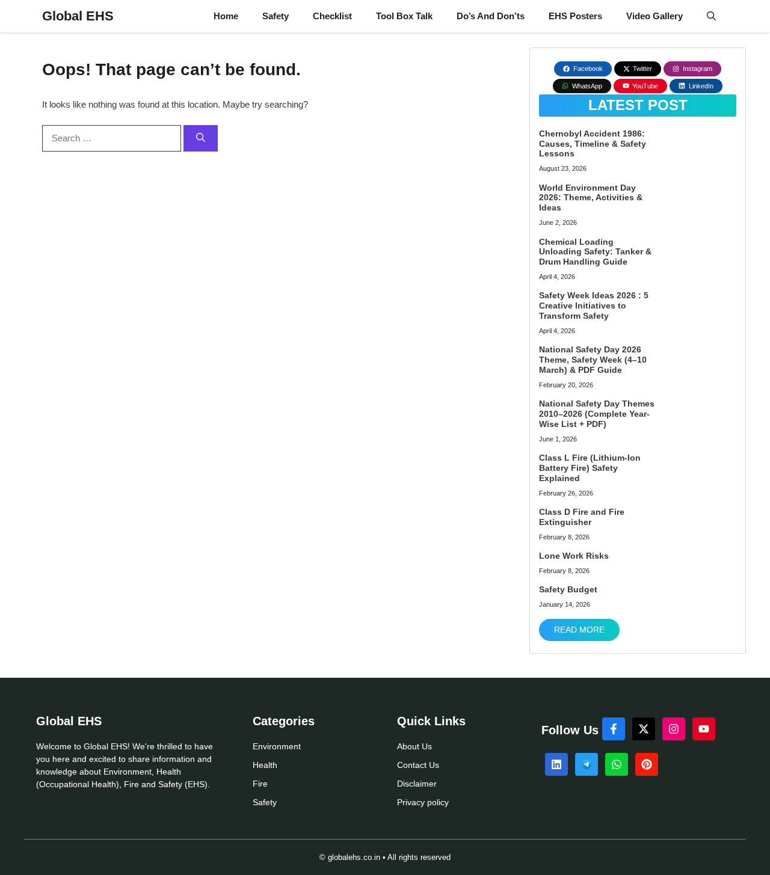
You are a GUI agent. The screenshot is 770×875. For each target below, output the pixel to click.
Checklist (332, 16)
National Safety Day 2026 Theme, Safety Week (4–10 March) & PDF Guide (593, 360)
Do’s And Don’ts (491, 16)
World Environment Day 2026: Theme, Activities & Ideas (590, 198)
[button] (711, 16)
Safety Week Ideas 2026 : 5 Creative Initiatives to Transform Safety (593, 305)
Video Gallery (654, 16)
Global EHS (78, 15)
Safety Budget (568, 589)
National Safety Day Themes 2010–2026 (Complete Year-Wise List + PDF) (596, 414)
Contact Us (418, 765)
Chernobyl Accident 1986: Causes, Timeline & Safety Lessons (592, 144)
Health (265, 765)
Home (226, 16)
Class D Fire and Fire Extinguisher (581, 517)
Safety (275, 16)
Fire (260, 783)
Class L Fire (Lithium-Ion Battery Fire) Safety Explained (590, 468)
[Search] (200, 138)
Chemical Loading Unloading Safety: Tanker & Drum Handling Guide (595, 252)
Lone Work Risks (574, 555)
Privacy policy (423, 802)
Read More (579, 629)
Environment (277, 746)
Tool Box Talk (404, 16)
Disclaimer (417, 783)
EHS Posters (575, 16)
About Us (414, 746)
